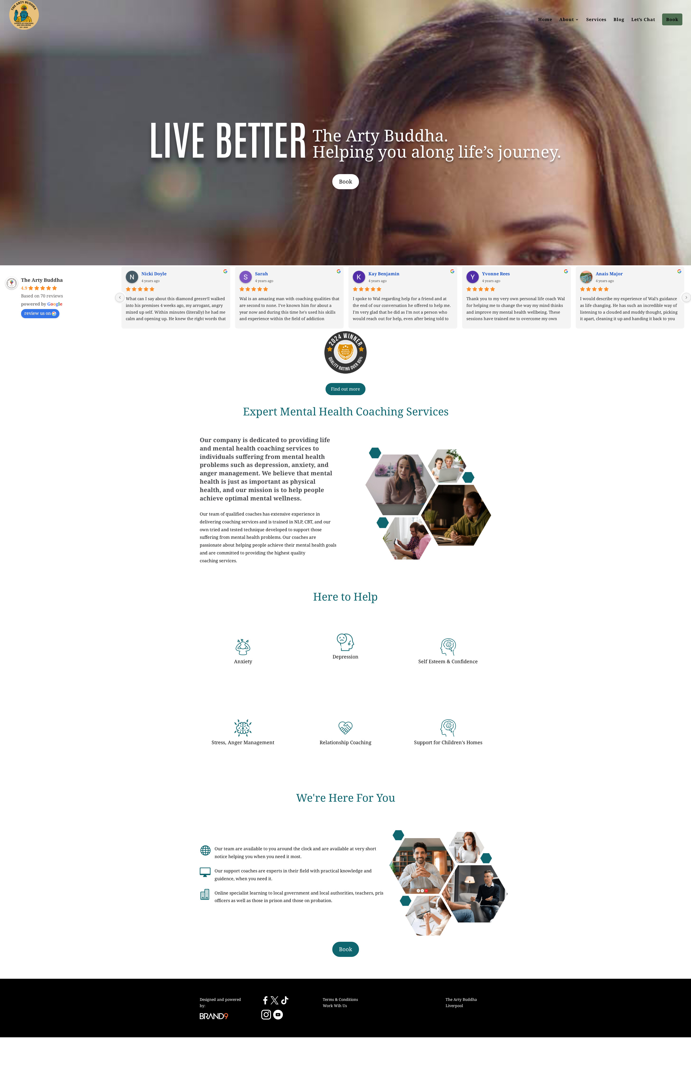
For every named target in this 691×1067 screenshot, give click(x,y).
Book (672, 19)
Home (545, 19)
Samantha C (492, 274)
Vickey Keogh (606, 274)
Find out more (345, 389)
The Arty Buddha (42, 280)
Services (596, 19)
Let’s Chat (643, 19)
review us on (37, 313)
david (371, 274)
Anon (144, 274)
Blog (619, 19)
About (566, 19)
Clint (257, 274)
